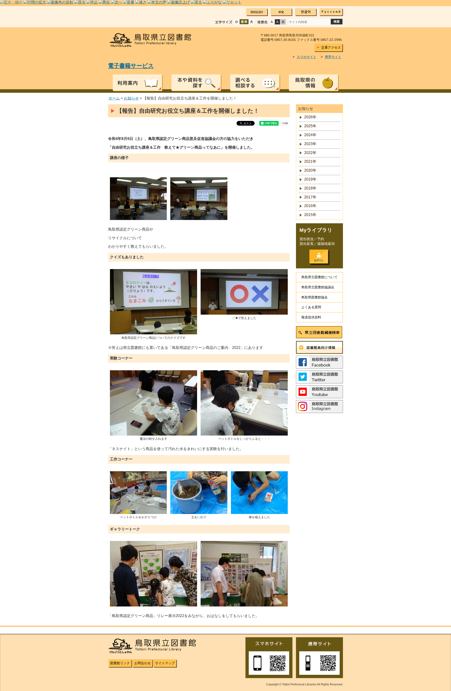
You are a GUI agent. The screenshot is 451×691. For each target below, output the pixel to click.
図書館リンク (120, 663)
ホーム (114, 98)
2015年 (310, 215)
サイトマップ (165, 663)
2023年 (310, 144)
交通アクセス (331, 47)
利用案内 (137, 82)
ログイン (318, 257)
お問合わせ (142, 663)
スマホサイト (306, 57)
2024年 (310, 135)
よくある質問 (311, 307)
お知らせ (131, 98)
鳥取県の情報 (313, 82)
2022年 (310, 153)
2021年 (310, 161)
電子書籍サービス (131, 65)
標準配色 (271, 21)
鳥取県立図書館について (319, 277)
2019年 (310, 179)
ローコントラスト (283, 21)
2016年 (310, 206)
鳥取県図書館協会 (314, 297)
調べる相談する (255, 82)
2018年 (310, 188)
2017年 (310, 197)
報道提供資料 (311, 317)
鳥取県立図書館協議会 (317, 287)
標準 (244, 21)
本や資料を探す (196, 82)
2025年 (310, 126)
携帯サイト (333, 57)
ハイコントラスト (277, 21)
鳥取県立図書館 (153, 40)
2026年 (310, 117)
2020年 (310, 170)
